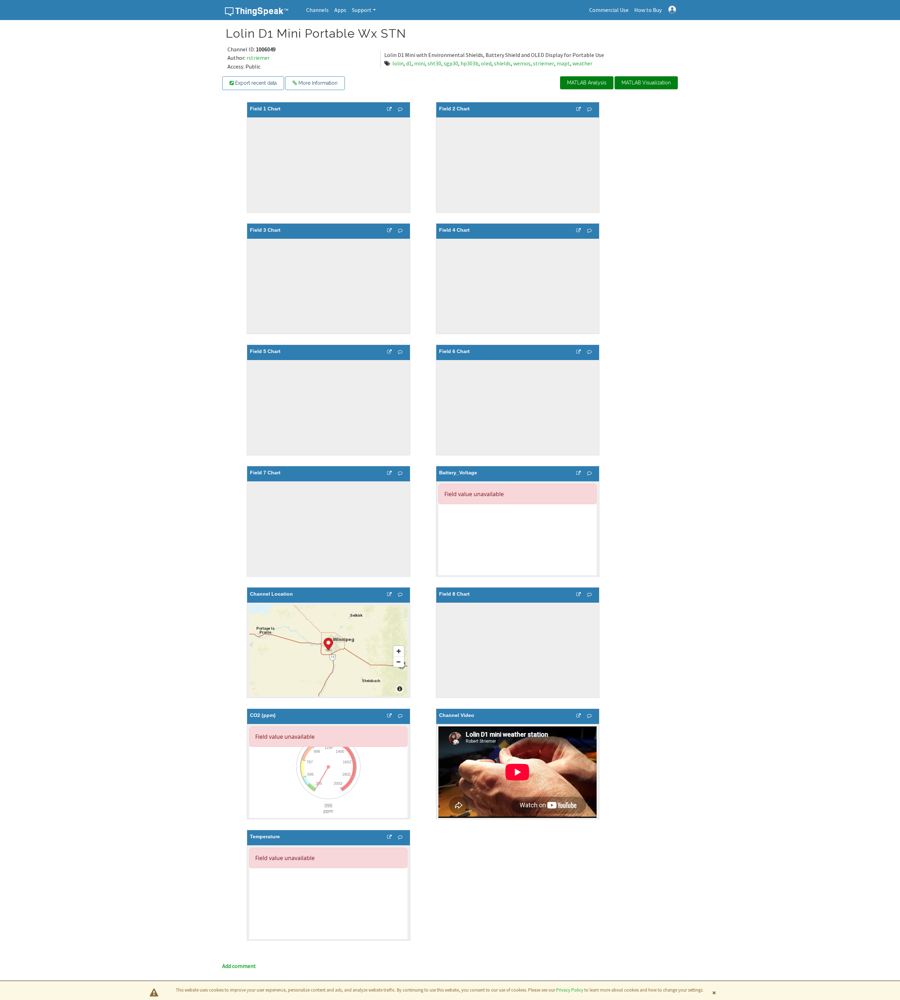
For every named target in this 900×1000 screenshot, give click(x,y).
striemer (543, 63)
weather (582, 63)
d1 (409, 63)
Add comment (239, 965)
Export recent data (255, 83)
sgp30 (451, 63)
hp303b (469, 63)
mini (419, 63)
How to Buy (648, 9)
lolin (398, 63)
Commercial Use (609, 9)
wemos (522, 63)
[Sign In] (672, 8)
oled (486, 63)
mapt (563, 63)
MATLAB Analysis (586, 82)
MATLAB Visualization (646, 82)
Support (362, 9)
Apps (340, 9)
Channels (317, 9)
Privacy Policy (569, 990)
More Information (317, 83)
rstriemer (258, 57)
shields (502, 63)
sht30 (434, 63)
